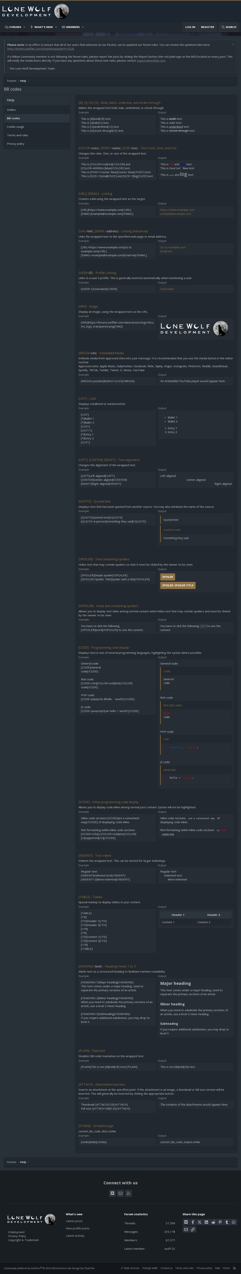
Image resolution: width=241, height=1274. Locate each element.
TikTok (93, 370)
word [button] (203, 626)
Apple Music (107, 366)
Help (217, 1268)
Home (226, 1268)
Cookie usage (15, 126)
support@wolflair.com (151, 60)
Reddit (206, 366)
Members (73, 27)
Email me (166, 251)
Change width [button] (150, 1268)
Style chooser (131, 1268)
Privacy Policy (17, 1236)
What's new (43, 27)
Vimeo (127, 370)
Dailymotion (124, 366)
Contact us (167, 1268)
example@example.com (175, 214)
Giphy (159, 366)
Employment (16, 1232)
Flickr (150, 366)
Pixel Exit (89, 1268)
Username (167, 289)
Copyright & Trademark (23, 1240)
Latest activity (75, 1235)
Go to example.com (172, 247)
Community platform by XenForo (37, 1268)
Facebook (139, 366)
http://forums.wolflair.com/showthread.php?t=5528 (40, 48)
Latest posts (74, 1221)
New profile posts (77, 1228)
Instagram (180, 366)
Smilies (11, 110)
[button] (24, 27)
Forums (15, 27)
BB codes (13, 118)
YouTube (139, 370)
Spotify (83, 370)
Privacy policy (15, 143)
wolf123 (170, 1248)
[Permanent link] (193, 983)
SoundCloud (219, 366)
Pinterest (194, 366)
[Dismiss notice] (232, 45)
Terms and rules (17, 135)
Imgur (168, 366)
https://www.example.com (177, 210)
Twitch (114, 370)
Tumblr (103, 370)
